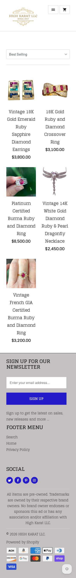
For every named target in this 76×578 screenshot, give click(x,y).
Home (11, 443)
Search (12, 437)
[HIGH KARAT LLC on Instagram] (34, 480)
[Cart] (65, 9)
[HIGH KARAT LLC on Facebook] (18, 480)
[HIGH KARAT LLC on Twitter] (9, 480)
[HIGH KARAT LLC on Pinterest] (26, 480)
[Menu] (53, 9)
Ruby (14, 40)
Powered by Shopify (22, 542)
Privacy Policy (18, 450)
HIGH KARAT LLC (31, 534)
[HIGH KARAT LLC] (23, 17)
